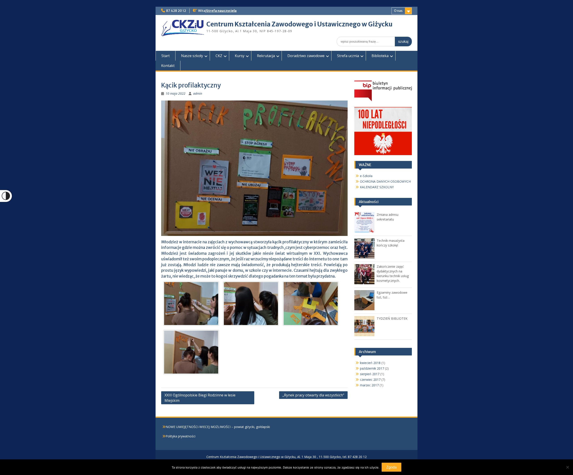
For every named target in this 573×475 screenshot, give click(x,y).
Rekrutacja (266, 55)
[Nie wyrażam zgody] (567, 467)
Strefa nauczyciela (221, 11)
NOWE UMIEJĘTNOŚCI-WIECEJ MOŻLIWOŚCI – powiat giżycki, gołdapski (218, 427)
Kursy (239, 55)
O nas (398, 11)
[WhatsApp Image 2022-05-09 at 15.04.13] (251, 303)
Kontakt (168, 65)
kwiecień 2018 (370, 363)
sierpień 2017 (369, 374)
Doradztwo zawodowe (306, 55)
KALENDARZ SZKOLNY (377, 187)
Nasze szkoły (192, 55)
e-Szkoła (366, 176)
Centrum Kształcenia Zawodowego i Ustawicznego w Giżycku (299, 24)
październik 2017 (372, 368)
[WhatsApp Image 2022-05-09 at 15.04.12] (191, 303)
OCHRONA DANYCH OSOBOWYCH (385, 181)
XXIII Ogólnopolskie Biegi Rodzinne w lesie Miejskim (200, 398)
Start (165, 55)
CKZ (219, 55)
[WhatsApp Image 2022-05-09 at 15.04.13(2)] (191, 352)
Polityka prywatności (180, 436)
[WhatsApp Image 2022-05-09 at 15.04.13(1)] (311, 303)
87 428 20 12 (176, 11)
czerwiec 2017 (370, 379)
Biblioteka (380, 55)
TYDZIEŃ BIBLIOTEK (392, 318)
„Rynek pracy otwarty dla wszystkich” (313, 395)
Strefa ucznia (348, 55)
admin (197, 93)
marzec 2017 (369, 385)
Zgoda (391, 467)
